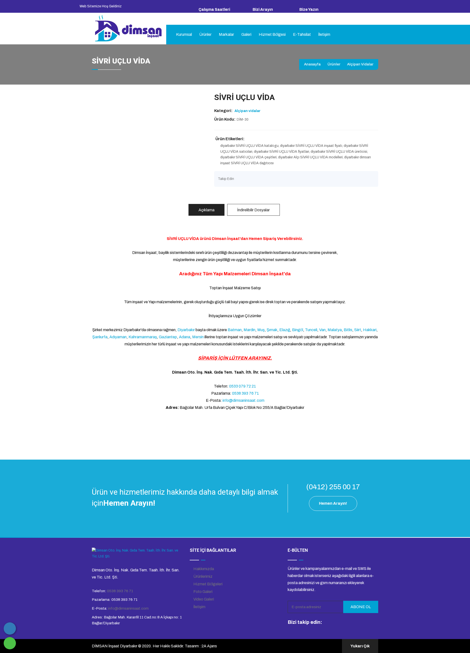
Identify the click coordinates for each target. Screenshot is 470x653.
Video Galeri (203, 599)
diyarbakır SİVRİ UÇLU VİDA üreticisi (339, 151)
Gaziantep (168, 337)
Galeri (246, 34)
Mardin (249, 330)
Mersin (198, 337)
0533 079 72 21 (242, 386)
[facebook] (328, 623)
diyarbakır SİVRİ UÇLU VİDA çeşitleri (248, 157)
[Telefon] (10, 628)
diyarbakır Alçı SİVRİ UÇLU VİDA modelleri (310, 157)
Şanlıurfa (99, 337)
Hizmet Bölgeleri (208, 584)
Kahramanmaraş (143, 337)
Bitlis (348, 330)
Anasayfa (312, 64)
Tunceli (311, 330)
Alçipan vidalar (360, 64)
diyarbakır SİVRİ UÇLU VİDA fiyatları (281, 151)
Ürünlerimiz (202, 576)
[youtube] (346, 623)
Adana (184, 337)
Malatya (335, 330)
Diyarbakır (186, 330)
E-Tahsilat (302, 34)
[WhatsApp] (10, 643)
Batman (235, 330)
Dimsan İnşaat (226, 239)
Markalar (226, 34)
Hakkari (369, 330)
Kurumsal (184, 34)
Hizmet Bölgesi (272, 34)
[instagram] (337, 623)
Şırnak (272, 330)
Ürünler (205, 34)
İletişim (324, 34)
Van (322, 330)
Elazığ (284, 330)
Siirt (357, 330)
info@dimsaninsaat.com (318, 15)
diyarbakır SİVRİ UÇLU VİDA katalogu (249, 146)
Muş (261, 330)
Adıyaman (118, 337)
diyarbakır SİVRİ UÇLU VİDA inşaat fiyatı (311, 146)
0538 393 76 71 (265, 15)
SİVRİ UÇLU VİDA (183, 239)
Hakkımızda (203, 569)
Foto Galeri (202, 592)
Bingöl (297, 330)
